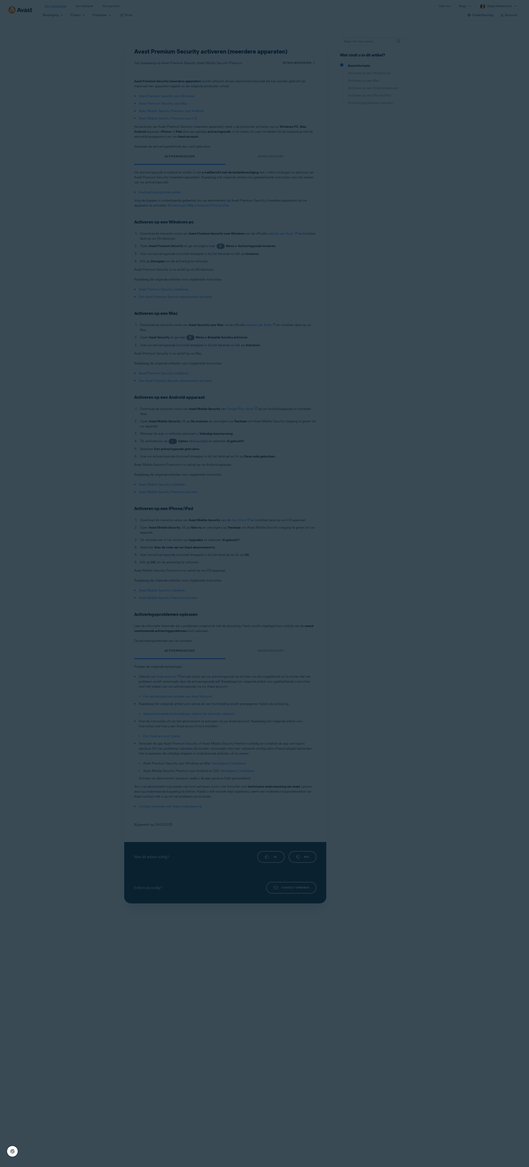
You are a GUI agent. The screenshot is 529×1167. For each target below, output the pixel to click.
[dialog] (264, 583)
